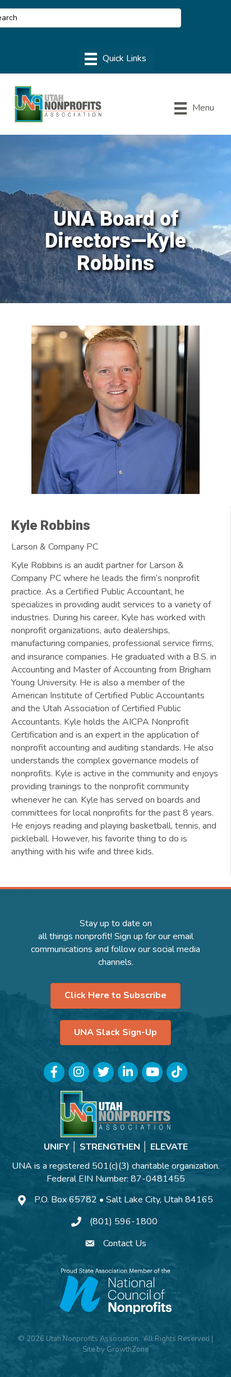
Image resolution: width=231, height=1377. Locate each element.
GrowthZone (128, 1349)
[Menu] (115, 59)
